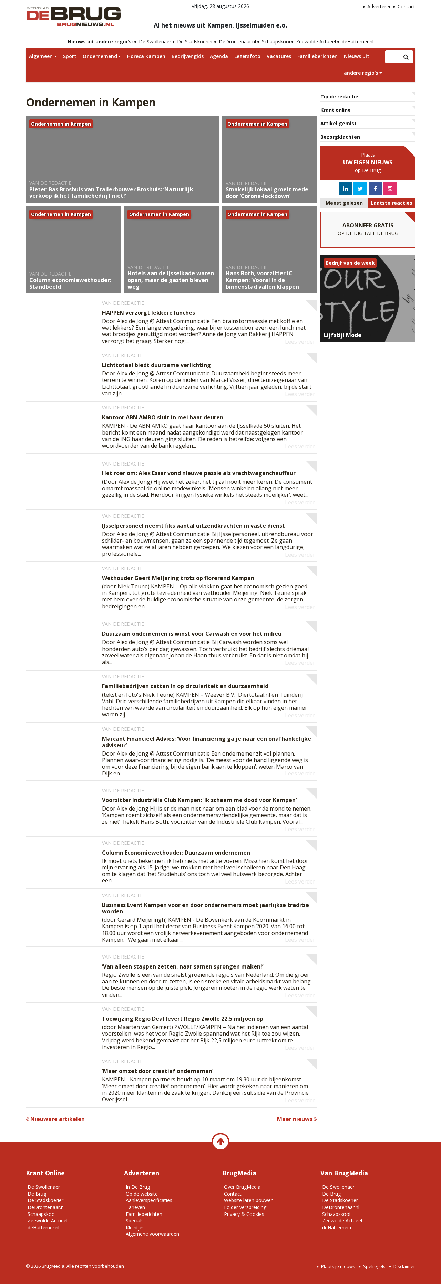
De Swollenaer (155, 41)
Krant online (335, 110)
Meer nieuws (295, 1119)
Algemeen (41, 56)
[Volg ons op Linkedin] (345, 188)
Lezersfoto (247, 56)
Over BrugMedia (242, 1187)
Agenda (219, 56)
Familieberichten (317, 56)
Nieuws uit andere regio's (361, 64)
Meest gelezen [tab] (344, 203)
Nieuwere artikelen (57, 1119)
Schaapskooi (276, 41)
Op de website (142, 1193)
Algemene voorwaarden (152, 1234)
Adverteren (379, 6)
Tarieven (135, 1207)
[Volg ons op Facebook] (375, 188)
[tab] (344, 203)
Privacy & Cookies (244, 1214)
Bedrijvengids (188, 56)
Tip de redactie (339, 96)
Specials (135, 1220)
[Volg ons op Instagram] (390, 188)
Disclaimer (404, 1266)
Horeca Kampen (146, 56)
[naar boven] (220, 1142)
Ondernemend (100, 56)
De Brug (37, 1193)
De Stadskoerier (195, 41)
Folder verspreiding (245, 1207)
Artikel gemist (338, 123)
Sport (69, 56)
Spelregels (374, 1266)
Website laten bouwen (249, 1200)
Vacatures (279, 56)
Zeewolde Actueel (316, 41)
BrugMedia (53, 1266)
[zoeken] (406, 56)
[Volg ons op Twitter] (360, 188)
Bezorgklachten (340, 136)
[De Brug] (73, 14)
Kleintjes (135, 1227)
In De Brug (138, 1187)
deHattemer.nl (357, 41)
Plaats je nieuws (338, 1266)
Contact (406, 6)
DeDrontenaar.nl (237, 41)
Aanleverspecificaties (149, 1200)
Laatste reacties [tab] (391, 203)
